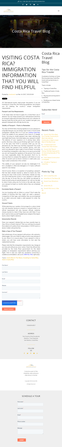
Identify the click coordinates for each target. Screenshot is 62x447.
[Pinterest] (30, 4)
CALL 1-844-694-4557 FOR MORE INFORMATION (32, 1)
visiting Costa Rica (34, 132)
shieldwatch (12, 94)
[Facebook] (23, 4)
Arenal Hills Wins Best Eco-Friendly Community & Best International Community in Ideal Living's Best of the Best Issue (50, 138)
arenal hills (48, 186)
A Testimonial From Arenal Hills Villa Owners (49, 146)
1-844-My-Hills (28, 254)
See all (44, 193)
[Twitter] (27, 4)
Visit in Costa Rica (8, 260)
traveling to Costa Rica (30, 258)
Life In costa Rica (50, 176)
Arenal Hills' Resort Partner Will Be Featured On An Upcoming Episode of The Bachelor (51, 152)
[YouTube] (34, 4)
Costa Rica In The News (14, 258)
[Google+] (38, 4)
